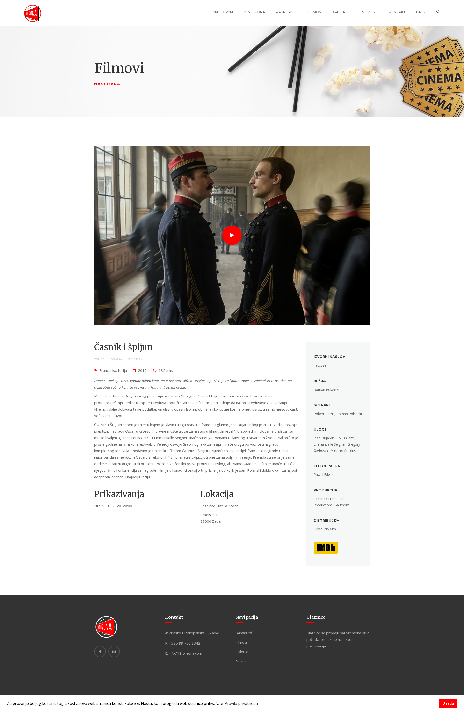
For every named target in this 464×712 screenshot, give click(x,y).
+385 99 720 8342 (184, 643)
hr (418, 12)
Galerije (342, 12)
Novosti (370, 12)
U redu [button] (448, 703)
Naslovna (223, 12)
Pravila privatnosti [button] (241, 703)
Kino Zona (254, 12)
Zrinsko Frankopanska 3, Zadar (194, 633)
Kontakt (397, 12)
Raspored (286, 12)
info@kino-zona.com (185, 653)
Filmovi (315, 12)
